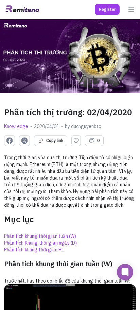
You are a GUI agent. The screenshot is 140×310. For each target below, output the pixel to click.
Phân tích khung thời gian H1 (34, 250)
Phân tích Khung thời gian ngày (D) (40, 243)
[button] (107, 9)
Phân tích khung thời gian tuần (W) (40, 236)
